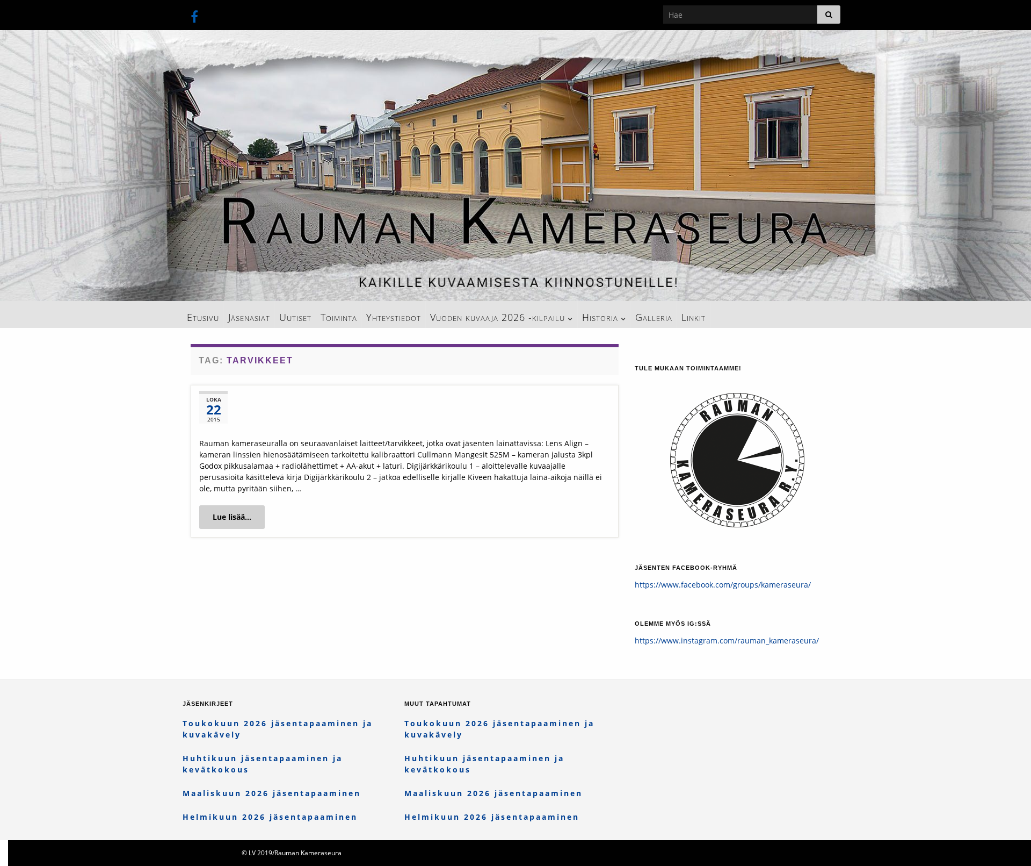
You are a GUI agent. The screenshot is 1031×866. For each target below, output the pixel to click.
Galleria (653, 317)
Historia (601, 317)
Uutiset (295, 317)
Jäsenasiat (249, 317)
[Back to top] (1006, 841)
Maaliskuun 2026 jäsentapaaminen (272, 793)
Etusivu (203, 317)
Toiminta (339, 317)
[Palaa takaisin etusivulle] (515, 165)
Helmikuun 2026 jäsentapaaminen (270, 817)
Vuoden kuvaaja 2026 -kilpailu (499, 317)
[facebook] (194, 15)
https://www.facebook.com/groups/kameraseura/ (723, 584)
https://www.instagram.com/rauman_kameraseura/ (727, 640)
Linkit (693, 317)
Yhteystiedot (393, 317)
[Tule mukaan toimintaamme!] (737, 453)
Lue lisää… (232, 517)
